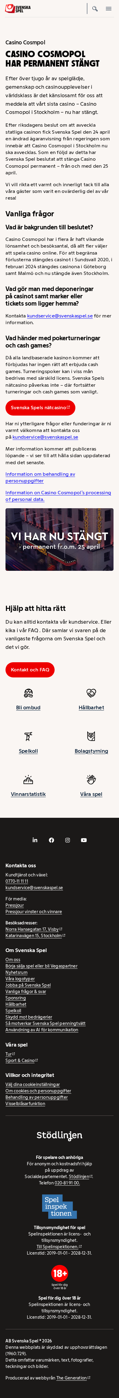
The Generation (71, 1378)
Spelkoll (28, 751)
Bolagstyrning (91, 751)
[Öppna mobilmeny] (108, 8)
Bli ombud (28, 707)
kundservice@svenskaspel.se (60, 316)
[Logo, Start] (18, 8)
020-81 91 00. (67, 1183)
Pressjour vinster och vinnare (33, 911)
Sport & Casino (19, 1060)
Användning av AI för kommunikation (41, 1030)
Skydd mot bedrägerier (28, 1017)
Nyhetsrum (16, 972)
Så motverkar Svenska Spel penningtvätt (45, 1023)
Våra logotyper (20, 979)
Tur (8, 1054)
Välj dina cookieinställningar (32, 1084)
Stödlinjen (79, 1176)
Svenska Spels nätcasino (38, 407)
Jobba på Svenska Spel (28, 985)
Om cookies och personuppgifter (38, 1091)
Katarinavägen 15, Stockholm (33, 935)
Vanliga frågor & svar (25, 991)
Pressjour (14, 905)
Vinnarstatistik (28, 794)
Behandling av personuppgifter (36, 1097)
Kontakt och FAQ (30, 670)
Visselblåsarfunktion (25, 1103)
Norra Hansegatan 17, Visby (32, 929)
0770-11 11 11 (16, 881)
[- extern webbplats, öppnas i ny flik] (35, 839)
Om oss (12, 959)
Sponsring (15, 998)
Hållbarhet (91, 707)
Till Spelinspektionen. (57, 1246)
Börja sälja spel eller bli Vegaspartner (41, 966)
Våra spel (91, 794)
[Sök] (95, 8)
